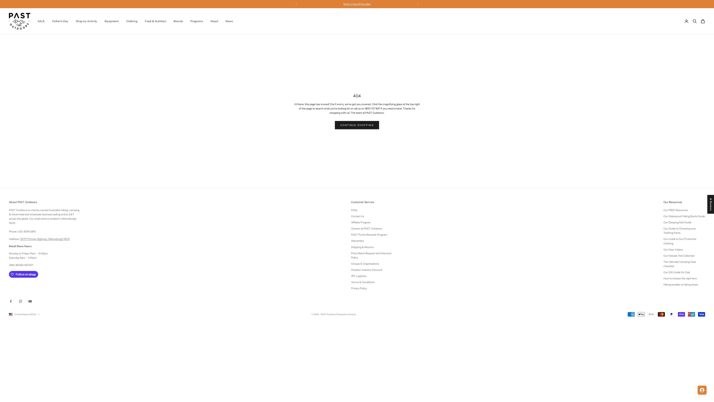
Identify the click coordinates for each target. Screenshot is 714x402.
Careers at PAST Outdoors (366, 228)
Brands (178, 21)
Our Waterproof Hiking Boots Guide (684, 216)
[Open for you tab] (702, 390)
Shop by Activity (86, 21)
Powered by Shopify (346, 314)
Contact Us (357, 216)
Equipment (112, 21)
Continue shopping (357, 125)
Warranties (357, 241)
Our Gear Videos (673, 249)
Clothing (131, 21)
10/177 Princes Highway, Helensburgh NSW (45, 239)
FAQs (354, 210)
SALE (41, 21)
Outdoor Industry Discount (366, 270)
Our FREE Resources (675, 210)
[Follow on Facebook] (11, 301)
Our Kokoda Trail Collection (679, 255)
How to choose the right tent (680, 278)
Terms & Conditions (362, 282)
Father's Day (60, 21)
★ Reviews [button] (711, 204)
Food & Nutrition (155, 21)
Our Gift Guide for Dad (676, 272)
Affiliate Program (361, 222)
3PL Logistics (358, 276)
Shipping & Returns (362, 247)
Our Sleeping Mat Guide (677, 222)
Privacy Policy (359, 288)
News (229, 21)
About (214, 21)
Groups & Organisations (365, 263)
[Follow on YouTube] (30, 301)
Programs (196, 21)
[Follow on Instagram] (20, 301)
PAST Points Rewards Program (369, 234)
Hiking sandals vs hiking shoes (680, 284)
